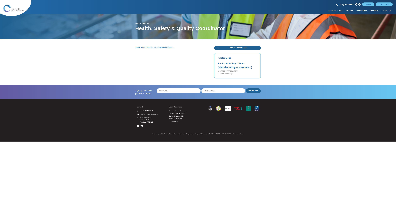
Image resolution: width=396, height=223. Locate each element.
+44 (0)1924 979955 (146, 111)
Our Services (362, 10)
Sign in (368, 4)
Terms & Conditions (175, 118)
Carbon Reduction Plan (176, 116)
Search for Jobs (335, 10)
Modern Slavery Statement (178, 111)
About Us (349, 10)
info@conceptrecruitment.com (149, 114)
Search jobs (384, 4)
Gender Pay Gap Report (177, 113)
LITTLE (241, 134)
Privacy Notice (173, 121)
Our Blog (374, 10)
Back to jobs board (238, 48)
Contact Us (386, 10)
